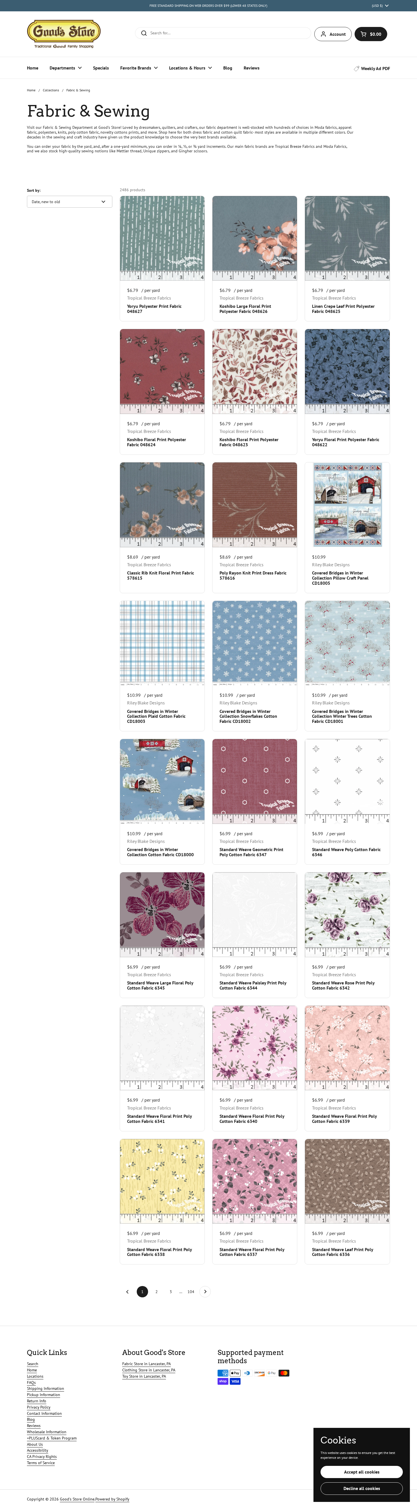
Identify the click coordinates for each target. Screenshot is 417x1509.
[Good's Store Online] (64, 34)
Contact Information (44, 1413)
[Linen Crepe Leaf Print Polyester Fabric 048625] (347, 238)
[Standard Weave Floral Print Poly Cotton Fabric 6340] (254, 1048)
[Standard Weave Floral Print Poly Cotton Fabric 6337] (254, 1181)
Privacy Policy (38, 1407)
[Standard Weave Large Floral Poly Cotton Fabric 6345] (162, 914)
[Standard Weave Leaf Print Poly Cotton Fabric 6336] (347, 1181)
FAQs (31, 1382)
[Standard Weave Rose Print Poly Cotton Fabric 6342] (347, 914)
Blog (31, 1419)
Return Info (36, 1400)
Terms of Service (41, 1462)
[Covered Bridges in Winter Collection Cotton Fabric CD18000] (162, 781)
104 (192, 1291)
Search (32, 1363)
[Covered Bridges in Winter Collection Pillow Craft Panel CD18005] (347, 504)
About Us (35, 1444)
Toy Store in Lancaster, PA (144, 1376)
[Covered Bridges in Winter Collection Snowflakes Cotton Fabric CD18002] (254, 643)
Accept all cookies (362, 1472)
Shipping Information (45, 1388)
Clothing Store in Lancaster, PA (148, 1370)
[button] (371, 34)
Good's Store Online (77, 1499)
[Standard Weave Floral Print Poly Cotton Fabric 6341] (162, 1048)
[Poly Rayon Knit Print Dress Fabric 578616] (254, 504)
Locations (35, 1376)
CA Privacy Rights (42, 1456)
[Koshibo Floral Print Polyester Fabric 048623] (254, 371)
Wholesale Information (46, 1431)
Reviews (34, 1425)
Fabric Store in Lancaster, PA (146, 1363)
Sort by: (34, 190)
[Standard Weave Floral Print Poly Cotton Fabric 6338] (162, 1181)
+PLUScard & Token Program (52, 1438)
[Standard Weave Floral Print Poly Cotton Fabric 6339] (347, 1048)
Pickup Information (43, 1394)
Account (338, 34)
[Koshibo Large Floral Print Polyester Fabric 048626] (254, 238)
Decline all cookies (362, 1488)
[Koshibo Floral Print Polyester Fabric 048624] (162, 371)
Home (31, 90)
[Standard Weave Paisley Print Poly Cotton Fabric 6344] (254, 914)
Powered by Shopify (112, 1499)
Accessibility (37, 1450)
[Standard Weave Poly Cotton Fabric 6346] (347, 781)
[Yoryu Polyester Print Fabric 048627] (162, 238)
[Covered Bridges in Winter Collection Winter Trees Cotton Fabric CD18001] (347, 643)
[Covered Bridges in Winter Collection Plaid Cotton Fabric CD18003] (162, 643)
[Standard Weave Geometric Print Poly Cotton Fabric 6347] (254, 781)
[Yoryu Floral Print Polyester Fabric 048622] (347, 371)
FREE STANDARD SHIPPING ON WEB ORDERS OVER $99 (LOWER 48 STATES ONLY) (208, 5)
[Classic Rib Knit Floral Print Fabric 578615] (162, 504)
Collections (51, 90)
